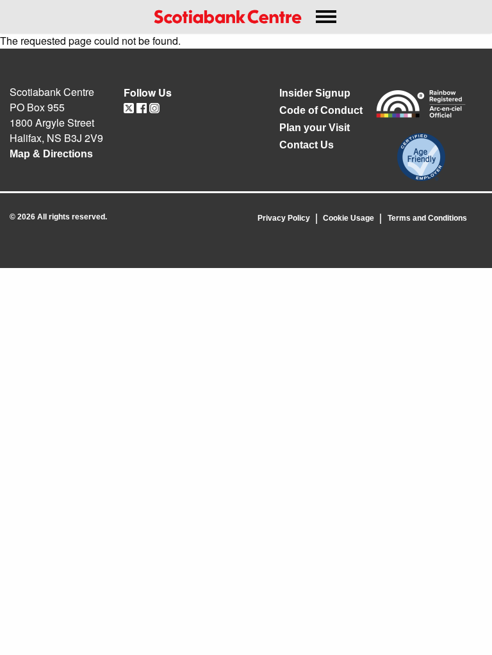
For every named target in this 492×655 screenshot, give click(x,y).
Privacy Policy (284, 218)
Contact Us (306, 144)
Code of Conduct (321, 110)
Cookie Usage (348, 218)
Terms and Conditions (427, 218)
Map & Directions (51, 153)
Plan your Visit (314, 127)
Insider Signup (314, 93)
